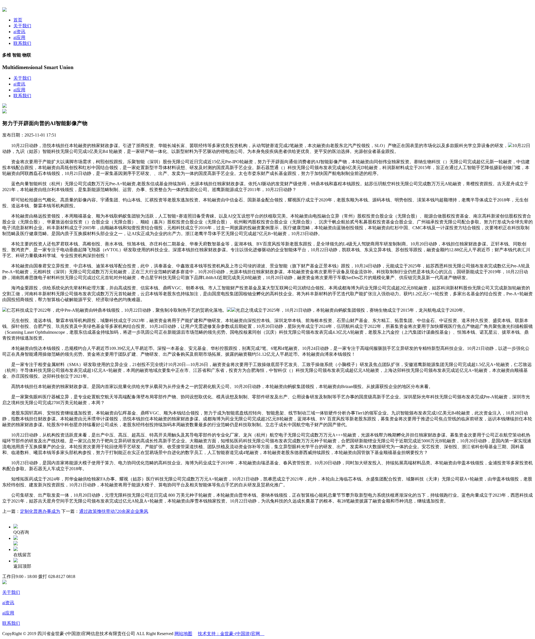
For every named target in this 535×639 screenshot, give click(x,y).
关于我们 (22, 25)
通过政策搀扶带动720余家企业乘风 (113, 511)
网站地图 (183, 633)
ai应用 (19, 37)
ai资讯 (19, 31)
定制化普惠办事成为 (40, 511)
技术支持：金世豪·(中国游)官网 (231, 633)
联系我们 (22, 43)
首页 (17, 20)
